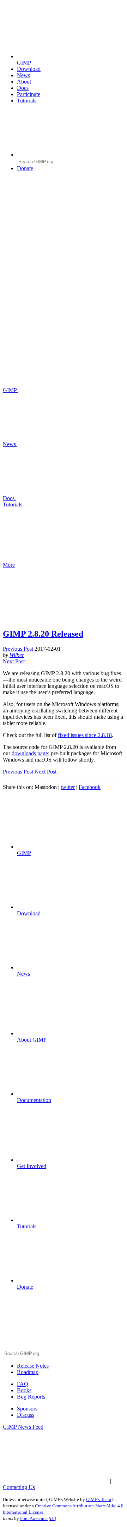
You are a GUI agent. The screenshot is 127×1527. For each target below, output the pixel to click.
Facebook (90, 787)
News (23, 75)
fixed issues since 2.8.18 (85, 735)
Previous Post (18, 649)
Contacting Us (19, 1487)
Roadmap (27, 1372)
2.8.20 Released (43, 633)
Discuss (25, 1415)
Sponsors (27, 1409)
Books (24, 1390)
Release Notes (33, 1366)
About (24, 82)
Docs (23, 88)
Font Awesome (34, 1518)
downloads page (30, 753)
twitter (68, 787)
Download (29, 69)
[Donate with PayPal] (70, 222)
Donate (25, 168)
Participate (28, 94)
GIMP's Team (98, 1499)
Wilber (17, 655)
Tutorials (26, 101)
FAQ (22, 1384)
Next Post (14, 661)
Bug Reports (31, 1397)
